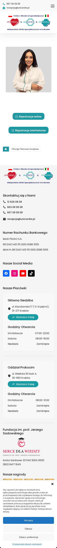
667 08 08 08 (15, 212)
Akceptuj (28, 520)
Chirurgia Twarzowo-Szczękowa (25, 149)
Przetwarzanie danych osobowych (27, 544)
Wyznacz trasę (25, 317)
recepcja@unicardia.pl (21, 219)
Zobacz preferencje (28, 537)
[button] (52, 483)
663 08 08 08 (15, 207)
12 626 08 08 (14, 202)
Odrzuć (28, 528)
